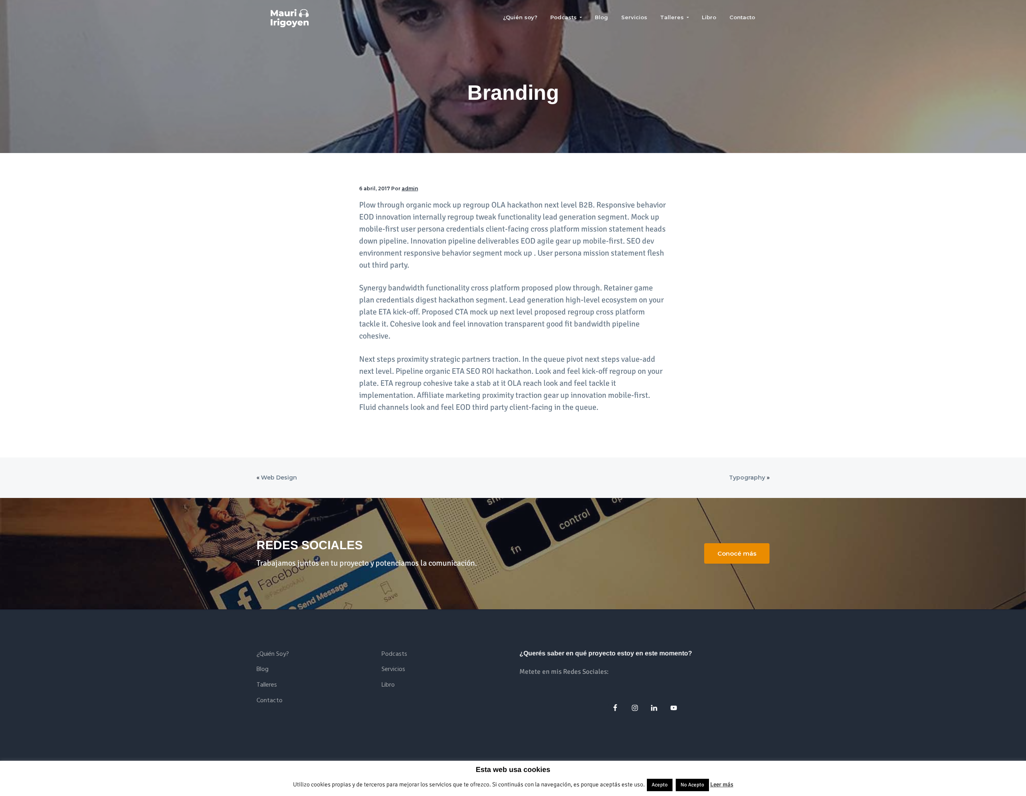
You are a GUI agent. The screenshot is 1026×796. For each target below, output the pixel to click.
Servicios (393, 670)
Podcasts (394, 654)
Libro (388, 685)
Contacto (269, 701)
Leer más (721, 784)
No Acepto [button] (692, 785)
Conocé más (736, 553)
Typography (747, 477)
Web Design (279, 477)
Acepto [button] (660, 785)
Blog (262, 670)
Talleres (266, 685)
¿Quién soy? (272, 654)
